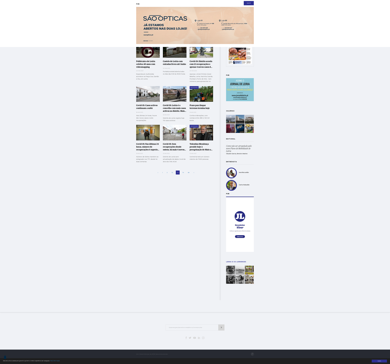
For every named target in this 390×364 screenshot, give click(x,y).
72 (172, 172)
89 (189, 172)
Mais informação (55, 360)
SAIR (249, 3)
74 (183, 172)
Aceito (379, 361)
